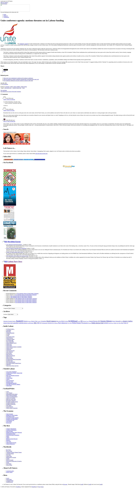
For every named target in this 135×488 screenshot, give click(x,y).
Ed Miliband (72, 321)
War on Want (9, 465)
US (127, 323)
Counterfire (8, 374)
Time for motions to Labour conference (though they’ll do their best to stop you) (21, 79)
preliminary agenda (23, 43)
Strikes (115, 323)
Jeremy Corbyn (127, 321)
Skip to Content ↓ (4, 2)
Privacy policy (9, 472)
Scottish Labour (110, 323)
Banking (29, 321)
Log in (7, 478)
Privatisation (84, 323)
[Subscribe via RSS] (8, 159)
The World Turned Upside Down (13, 363)
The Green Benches (10, 362)
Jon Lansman (5, 84)
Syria (117, 323)
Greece (114, 321)
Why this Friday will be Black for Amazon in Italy (17, 256)
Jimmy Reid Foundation (11, 395)
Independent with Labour (11, 394)
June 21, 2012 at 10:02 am (9, 121)
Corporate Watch (10, 453)
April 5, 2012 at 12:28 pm (9, 99)
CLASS (8, 334)
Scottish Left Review (11, 404)
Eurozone (84, 321)
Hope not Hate (9, 431)
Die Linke (8, 454)
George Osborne (106, 321)
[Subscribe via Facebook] (39, 159)
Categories (5, 308)
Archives (5, 314)
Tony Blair (121, 323)
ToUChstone (9, 421)
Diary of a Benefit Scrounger (12, 375)
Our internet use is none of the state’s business (11, 91)
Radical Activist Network (11, 438)
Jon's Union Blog (10, 341)
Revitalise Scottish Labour (12, 401)
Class (36, 321)
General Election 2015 (94, 321)
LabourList (8, 349)
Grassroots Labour (10, 339)
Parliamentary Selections (47, 323)
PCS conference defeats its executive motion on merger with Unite (18, 80)
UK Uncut (8, 441)
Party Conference (55, 323)
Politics (18, 86)
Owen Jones (9, 353)
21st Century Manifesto (11, 371)
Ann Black (8, 330)
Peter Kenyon (9, 354)
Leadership (15, 323)
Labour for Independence (11, 396)
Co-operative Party (10, 336)
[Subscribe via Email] (18, 159)
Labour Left (9, 344)
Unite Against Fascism (11, 442)
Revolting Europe (14, 242)
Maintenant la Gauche (11, 457)
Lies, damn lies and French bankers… (14, 244)
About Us (5, 15)
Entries (9, 479)
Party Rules (70, 323)
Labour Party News (15, 261)
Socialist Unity (9, 360)
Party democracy (63, 323)
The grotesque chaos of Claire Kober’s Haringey (28, 293)
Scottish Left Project (10, 403)
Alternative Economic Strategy (9, 321)
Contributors (6, 17)
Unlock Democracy (10, 443)
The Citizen (8, 405)
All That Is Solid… (10, 329)
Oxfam (7, 458)
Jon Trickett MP (9, 340)
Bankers (26, 321)
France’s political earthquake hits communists (16, 248)
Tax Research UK (10, 420)
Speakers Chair (9, 381)
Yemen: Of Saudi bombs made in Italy (14, 252)
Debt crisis (58, 321)
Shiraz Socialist (9, 358)
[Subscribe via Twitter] (28, 159)
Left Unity (8, 376)
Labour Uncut (9, 348)
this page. (65, 484)
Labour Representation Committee (13, 346)
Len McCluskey (30, 323)
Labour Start (9, 456)
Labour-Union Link (16, 88)
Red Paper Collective (11, 400)
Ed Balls (66, 321)
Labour (14, 86)
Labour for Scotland (10, 398)
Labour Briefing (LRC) (11, 343)
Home (4, 14)
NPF (41, 323)
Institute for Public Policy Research (14, 432)
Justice (7, 436)
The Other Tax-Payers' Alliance (13, 384)
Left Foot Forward (10, 350)
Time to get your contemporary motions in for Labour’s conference (18, 78)
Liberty (7, 437)
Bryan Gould (9, 451)
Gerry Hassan (9, 392)
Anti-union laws (8, 88)
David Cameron (51, 321)
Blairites (33, 321)
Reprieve (8, 440)
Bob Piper (8, 331)
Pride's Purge (9, 357)
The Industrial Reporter (11, 383)
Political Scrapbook (10, 355)
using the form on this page (41, 153)
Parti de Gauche (9, 460)
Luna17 (8, 379)
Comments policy (10, 471)
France (87, 321)
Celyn (7, 391)
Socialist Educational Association (13, 359)
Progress (89, 323)
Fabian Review (9, 338)
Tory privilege (4, 90)
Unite (23, 88)
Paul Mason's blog (10, 416)
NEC (35, 323)
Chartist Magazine (10, 332)
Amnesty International (11, 428)
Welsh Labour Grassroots (11, 408)
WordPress (18, 486)
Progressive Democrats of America (14, 461)
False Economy (9, 414)
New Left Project (10, 380)
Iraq (122, 321)
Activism (7, 86)
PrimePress (34, 486)
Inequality (118, 321)
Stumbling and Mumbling (12, 419)
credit (82, 484)
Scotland (106, 323)
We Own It (8, 422)
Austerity (20, 321)
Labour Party (9, 345)
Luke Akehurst (9, 351)
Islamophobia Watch (10, 433)
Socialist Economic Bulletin (12, 417)
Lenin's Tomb (9, 378)
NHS (38, 323)
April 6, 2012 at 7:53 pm (8, 110)
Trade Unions (24, 86)
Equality (79, 321)
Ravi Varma (41, 486)
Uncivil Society (9, 406)
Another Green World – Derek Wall (14, 373)
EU (82, 321)
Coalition (39, 321)
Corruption (43, 321)
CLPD (11, 86)
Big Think (8, 449)
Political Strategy (76, 323)
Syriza (7, 462)
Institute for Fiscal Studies (12, 415)
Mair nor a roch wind (11, 399)
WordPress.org (9, 482)
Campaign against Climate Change (14, 452)
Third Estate (9, 385)
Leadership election (22, 323)
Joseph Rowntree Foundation (12, 435)
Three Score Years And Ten (12, 365)
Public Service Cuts (97, 323)
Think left (8, 364)
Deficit (63, 321)
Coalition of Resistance (11, 430)
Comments (9, 480)
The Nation (8, 463)
